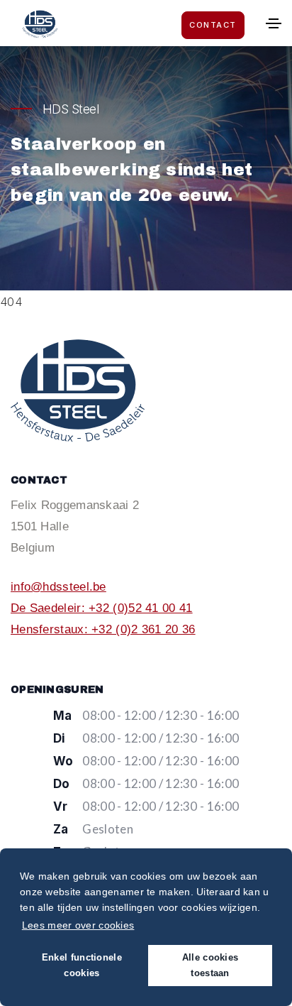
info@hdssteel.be (58, 587)
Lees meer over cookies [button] (78, 925)
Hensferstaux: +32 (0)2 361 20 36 (103, 629)
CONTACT (213, 25)
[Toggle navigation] (273, 23)
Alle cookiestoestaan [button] (210, 965)
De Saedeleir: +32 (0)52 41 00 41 (102, 608)
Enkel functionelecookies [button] (82, 965)
